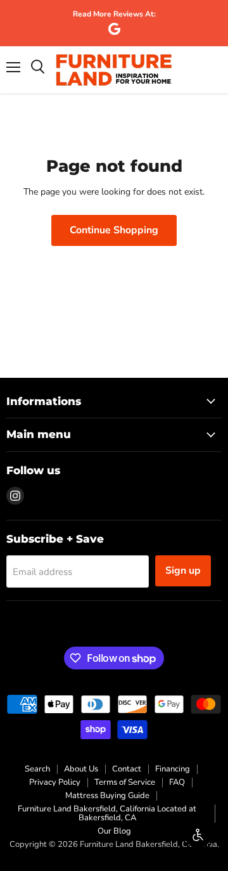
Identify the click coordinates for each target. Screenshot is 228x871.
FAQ (177, 782)
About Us (81, 769)
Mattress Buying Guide (107, 795)
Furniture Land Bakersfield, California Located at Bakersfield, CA (107, 813)
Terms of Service (124, 782)
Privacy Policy (54, 782)
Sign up (183, 570)
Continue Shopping (114, 230)
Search (37, 769)
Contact (126, 769)
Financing (172, 769)
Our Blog (114, 831)
